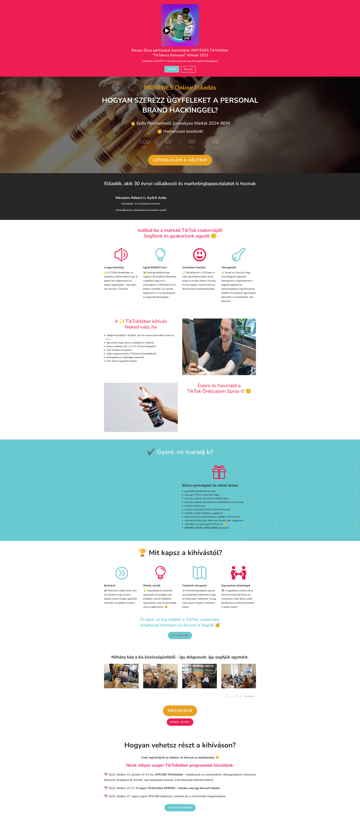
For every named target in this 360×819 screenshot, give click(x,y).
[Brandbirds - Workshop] (160, 687)
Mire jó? (188, 69)
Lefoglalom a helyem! (180, 160)
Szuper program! (180, 807)
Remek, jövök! (180, 722)
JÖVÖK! (171, 69)
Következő (249, 696)
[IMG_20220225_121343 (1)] (121, 687)
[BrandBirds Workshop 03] (238, 687)
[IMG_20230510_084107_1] (199, 687)
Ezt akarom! (180, 635)
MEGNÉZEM (180, 710)
